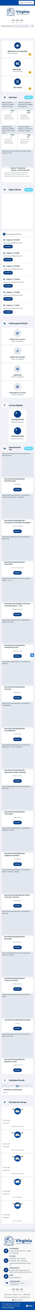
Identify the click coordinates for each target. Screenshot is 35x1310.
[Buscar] (32, 26)
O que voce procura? (7, 26)
